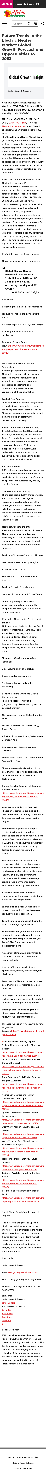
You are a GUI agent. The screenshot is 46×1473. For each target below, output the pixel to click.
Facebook (7, 1317)
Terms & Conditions (23, 1468)
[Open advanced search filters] (35, 24)
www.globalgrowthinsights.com (23, 1272)
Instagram (7, 1313)
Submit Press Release (23, 1463)
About (11, 1457)
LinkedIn (6, 1310)
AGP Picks (7, 4)
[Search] (29, 24)
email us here (8, 1303)
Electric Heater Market (13, 126)
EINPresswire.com (17, 122)
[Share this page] (42, 23)
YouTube (6, 1320)
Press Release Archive (27, 1457)
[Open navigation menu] (4, 23)
